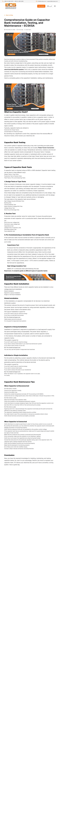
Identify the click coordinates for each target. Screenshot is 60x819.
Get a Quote (41, 6)
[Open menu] (55, 6)
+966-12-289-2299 (18, 1)
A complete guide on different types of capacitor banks (29, 271)
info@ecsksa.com (42, 1)
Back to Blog (9, 15)
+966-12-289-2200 (8, 1)
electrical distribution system (14, 69)
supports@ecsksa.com (52, 1)
